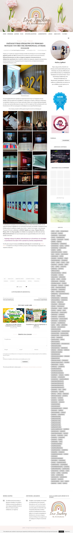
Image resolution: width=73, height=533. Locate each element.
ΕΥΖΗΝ (63, 279)
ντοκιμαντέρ (61, 437)
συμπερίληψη (64, 464)
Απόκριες (61, 268)
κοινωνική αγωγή (55, 406)
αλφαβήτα (61, 314)
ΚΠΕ (53, 287)
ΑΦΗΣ (57, 266)
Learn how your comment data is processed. (31, 367)
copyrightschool (60, 237)
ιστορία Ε (60, 397)
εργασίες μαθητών (64, 379)
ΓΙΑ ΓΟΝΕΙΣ (64, 33)
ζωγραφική (54, 389)
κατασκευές (54, 401)
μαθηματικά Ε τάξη (56, 424)
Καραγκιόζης (62, 289)
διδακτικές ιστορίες (56, 360)
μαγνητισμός (61, 414)
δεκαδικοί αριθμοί (56, 343)
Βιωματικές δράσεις (20, 278)
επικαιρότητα (55, 379)
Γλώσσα (61, 274)
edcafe (66, 239)
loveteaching (55, 247)
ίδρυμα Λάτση (55, 312)
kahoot (67, 245)
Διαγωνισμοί (54, 276)
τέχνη (67, 470)
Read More (67, 531)
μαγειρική (54, 414)
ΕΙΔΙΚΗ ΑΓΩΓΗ (57, 33)
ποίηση (66, 454)
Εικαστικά (62, 281)
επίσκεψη (6, 281)
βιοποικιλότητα (61, 326)
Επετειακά (54, 285)
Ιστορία (66, 285)
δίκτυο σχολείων (55, 341)
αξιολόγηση (54, 320)
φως (62, 481)
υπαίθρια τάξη (60, 474)
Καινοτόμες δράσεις (21, 281)
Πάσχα (53, 295)
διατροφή (67, 356)
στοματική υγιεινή (61, 462)
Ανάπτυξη (63, 266)
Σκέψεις (53, 301)
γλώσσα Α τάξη (65, 331)
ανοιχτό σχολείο (63, 318)
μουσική (54, 435)
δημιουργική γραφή (56, 345)
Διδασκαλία (62, 276)
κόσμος (65, 408)
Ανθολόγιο (54, 268)
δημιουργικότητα (55, 347)
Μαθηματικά (54, 293)
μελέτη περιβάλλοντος (57, 429)
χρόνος (65, 483)
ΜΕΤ (53, 291)
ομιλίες (60, 439)
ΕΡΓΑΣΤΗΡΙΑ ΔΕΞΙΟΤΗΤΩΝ (30, 33)
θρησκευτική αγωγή (56, 395)
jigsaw (61, 245)
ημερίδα (61, 391)
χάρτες (66, 481)
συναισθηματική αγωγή (57, 466)
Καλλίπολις (54, 289)
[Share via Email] (32, 286)
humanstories (55, 245)
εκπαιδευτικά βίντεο (56, 368)
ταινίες (53, 472)
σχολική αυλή (66, 468)
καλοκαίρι (61, 399)
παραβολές (64, 449)
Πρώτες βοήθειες (55, 299)
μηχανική (63, 431)
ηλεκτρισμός (54, 391)
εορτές (66, 374)
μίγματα (63, 412)
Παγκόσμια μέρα (55, 297)
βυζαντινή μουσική (56, 329)
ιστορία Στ (12, 281)
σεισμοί (53, 462)
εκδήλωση (54, 366)
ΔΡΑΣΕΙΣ (50, 33)
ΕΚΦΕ (58, 279)
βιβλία (58, 324)
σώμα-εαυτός (55, 470)
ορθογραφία (54, 441)
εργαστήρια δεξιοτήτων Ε (57, 385)
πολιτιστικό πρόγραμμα (57, 458)
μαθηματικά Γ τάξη (56, 420)
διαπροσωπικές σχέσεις (57, 356)
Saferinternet (55, 256)
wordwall (61, 264)
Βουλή (64, 272)
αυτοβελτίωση (61, 322)
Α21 (53, 266)
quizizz (57, 254)
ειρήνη (61, 364)
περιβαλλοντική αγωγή (57, 454)
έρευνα (59, 310)
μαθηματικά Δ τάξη (56, 422)
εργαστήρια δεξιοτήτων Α (57, 381)
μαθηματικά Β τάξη (56, 418)
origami (53, 249)
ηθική (64, 389)
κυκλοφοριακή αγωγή (56, 408)
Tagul (66, 258)
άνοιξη (65, 308)
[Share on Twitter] (29, 286)
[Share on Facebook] (28, 286)
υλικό (53, 474)
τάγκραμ (62, 470)
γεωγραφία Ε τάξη (56, 331)
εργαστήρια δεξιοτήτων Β (57, 383)
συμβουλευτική (55, 464)
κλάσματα (61, 401)
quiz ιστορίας (64, 254)
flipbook (59, 241)
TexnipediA (64, 260)
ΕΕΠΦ (53, 279)
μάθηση (61, 410)
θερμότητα (65, 393)
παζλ (61, 441)
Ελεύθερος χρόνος (30, 278)
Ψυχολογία (54, 308)
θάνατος (54, 393)
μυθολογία (60, 435)
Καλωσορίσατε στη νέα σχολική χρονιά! (60, 156)
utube (58, 262)
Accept (61, 531)
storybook (60, 258)
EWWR (53, 241)
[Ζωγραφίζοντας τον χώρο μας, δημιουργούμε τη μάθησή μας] (36, 315)
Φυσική (53, 306)
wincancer (54, 264)
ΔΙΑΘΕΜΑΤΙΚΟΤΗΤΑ (42, 33)
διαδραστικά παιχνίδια (57, 351)
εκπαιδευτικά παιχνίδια (57, 370)
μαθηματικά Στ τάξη (56, 426)
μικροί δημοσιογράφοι (57, 433)
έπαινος (53, 310)
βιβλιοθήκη (64, 324)
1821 (5, 278)
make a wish (63, 247)
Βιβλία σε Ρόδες (55, 270)
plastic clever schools (56, 251)
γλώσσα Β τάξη (55, 333)
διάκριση (54, 349)
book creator (62, 235)
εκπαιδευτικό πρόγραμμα (57, 372)
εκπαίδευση (61, 366)
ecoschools (60, 239)
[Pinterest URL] (53, 174)
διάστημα (60, 349)
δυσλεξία (67, 362)
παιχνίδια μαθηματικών (57, 447)
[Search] (69, 34)
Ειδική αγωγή (55, 281)
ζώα (60, 389)
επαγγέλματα (61, 376)
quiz (53, 254)
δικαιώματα (65, 360)
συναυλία (67, 466)
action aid (54, 233)
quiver (65, 251)
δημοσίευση (64, 347)
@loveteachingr (60, 198)
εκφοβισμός (54, 374)
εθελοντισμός (55, 364)
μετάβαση (66, 429)
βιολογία (54, 326)
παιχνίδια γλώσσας (56, 445)
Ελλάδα (38, 278)
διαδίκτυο (67, 349)
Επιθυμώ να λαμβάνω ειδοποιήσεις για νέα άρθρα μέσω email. (16, 359)
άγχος (60, 308)
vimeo (63, 262)
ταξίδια (58, 472)
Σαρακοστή (64, 299)
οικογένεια (54, 439)
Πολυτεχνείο (64, 297)
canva (53, 237)
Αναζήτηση (53, 138)
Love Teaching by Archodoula (18, 50)
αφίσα (53, 324)
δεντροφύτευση (65, 343)
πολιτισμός (54, 456)
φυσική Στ (60, 479)
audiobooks (54, 235)
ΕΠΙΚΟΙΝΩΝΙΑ (10, 33)
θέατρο (59, 393)
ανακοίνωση (61, 316)
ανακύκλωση (55, 318)
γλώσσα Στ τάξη (64, 335)
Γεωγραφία (54, 274)
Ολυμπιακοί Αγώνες (64, 293)
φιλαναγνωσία (55, 476)
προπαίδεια (54, 460)
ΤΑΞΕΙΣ (21, 33)
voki (68, 262)
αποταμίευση (62, 320)
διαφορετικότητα (55, 358)
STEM (61, 256)
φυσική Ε (54, 479)
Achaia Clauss (10, 278)
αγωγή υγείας (63, 312)
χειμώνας (54, 483)
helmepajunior (55, 243)
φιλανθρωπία (63, 476)
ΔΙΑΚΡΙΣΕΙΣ (16, 33)
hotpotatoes (63, 243)
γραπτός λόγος (55, 339)
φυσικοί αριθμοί (55, 481)
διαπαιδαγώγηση (55, 354)
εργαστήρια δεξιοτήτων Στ (57, 387)
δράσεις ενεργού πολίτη (57, 362)
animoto (60, 233)
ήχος (64, 310)
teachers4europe (56, 260)
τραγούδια (64, 472)
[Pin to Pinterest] (30, 286)
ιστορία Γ (65, 395)
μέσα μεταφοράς (55, 412)
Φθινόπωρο (61, 304)
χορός (59, 483)
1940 (58, 231)
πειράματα (61, 451)
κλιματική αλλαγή (55, 404)
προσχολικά (62, 460)
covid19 (53, 239)
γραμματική (59, 337)
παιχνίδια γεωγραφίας (57, 443)
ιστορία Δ (54, 397)
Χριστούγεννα (61, 306)
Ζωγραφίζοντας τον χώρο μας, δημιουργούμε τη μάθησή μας (36, 325)
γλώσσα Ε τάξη (55, 335)
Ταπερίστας (60, 301)
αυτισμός (54, 322)
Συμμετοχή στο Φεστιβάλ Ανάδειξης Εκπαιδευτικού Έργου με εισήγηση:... (13, 325)
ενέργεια (61, 374)
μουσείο (30, 281)
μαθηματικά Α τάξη (56, 416)
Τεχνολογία (36, 281)
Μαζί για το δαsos (60, 291)
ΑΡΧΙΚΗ (4, 33)
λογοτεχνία (54, 410)
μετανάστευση (55, 431)
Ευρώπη (61, 285)
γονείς (53, 337)
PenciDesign (48, 527)
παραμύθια (54, 451)
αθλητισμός (54, 314)
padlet (59, 249)
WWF (66, 264)
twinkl (53, 262)
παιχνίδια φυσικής (56, 449)
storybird (54, 258)
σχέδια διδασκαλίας (56, 468)
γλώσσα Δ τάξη (64, 333)
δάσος (62, 339)
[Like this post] (26, 286)
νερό (66, 435)
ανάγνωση (54, 316)
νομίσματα (54, 437)
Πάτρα (58, 295)
